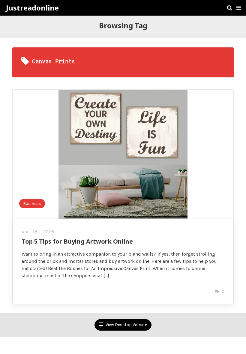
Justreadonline (32, 7)
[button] (238, 8)
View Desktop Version (126, 324)
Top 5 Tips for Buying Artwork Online (77, 241)
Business (32, 203)
